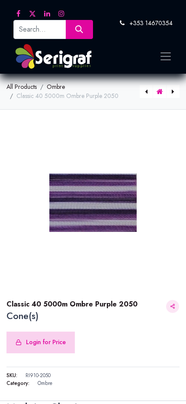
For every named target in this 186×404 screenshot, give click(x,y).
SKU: (11, 375)
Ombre (56, 86)
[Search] (79, 29)
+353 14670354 (151, 23)
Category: (17, 383)
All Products (21, 86)
